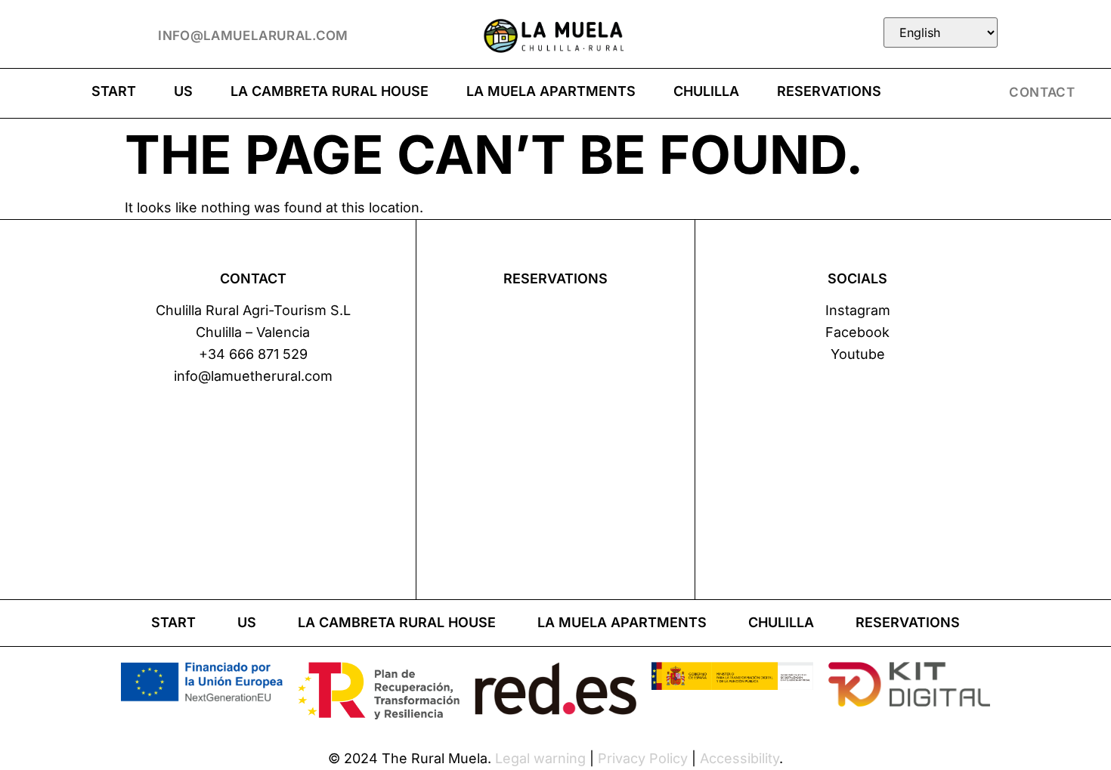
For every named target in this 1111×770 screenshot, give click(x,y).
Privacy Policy (643, 758)
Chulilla (706, 91)
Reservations (829, 91)
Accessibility (739, 758)
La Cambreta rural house (330, 91)
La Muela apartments (551, 91)
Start (113, 91)
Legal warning (540, 758)
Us (183, 91)
